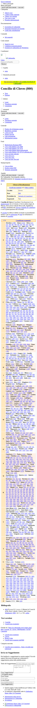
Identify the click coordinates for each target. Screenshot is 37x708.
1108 (21, 578)
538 (27, 312)
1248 (7, 566)
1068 (26, 250)
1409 (18, 241)
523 (19, 226)
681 (21, 544)
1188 (20, 415)
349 (7, 358)
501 (7, 492)
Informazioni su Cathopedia (13, 698)
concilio (4, 213)
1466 (25, 599)
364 (7, 389)
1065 (22, 252)
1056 (32, 401)
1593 (17, 319)
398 (13, 290)
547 (33, 312)
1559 (32, 334)
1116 (7, 393)
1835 (21, 344)
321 (13, 230)
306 (10, 230)
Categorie (4, 631)
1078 (22, 469)
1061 (7, 311)
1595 (16, 276)
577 (20, 457)
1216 (26, 278)
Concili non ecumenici (23, 220)
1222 (23, 450)
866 (25, 532)
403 (15, 224)
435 (23, 233)
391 (30, 238)
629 (24, 539)
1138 (7, 580)
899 (30, 309)
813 (18, 247)
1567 (26, 360)
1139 (30, 593)
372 (26, 285)
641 (17, 267)
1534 (16, 422)
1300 (7, 307)
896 (33, 496)
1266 (30, 305)
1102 (30, 403)
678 (10, 494)
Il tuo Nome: (5, 676)
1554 (13, 285)
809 (10, 243)
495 (27, 491)
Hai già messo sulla (19, 82)
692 (22, 262)
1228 (28, 566)
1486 (10, 585)
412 (7, 300)
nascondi (20, 7)
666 (21, 420)
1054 (10, 316)
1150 (24, 316)
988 (30, 401)
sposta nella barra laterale (9, 7)
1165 (24, 243)
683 (24, 544)
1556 (12, 406)
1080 (33, 253)
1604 (17, 588)
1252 (14, 599)
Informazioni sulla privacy (13, 696)
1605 (21, 588)
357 (19, 530)
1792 (7, 440)
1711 (10, 590)
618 (10, 532)
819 (29, 482)
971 (30, 576)
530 (27, 564)
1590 (17, 548)
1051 (32, 497)
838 (13, 384)
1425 (20, 321)
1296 (12, 362)
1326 (24, 228)
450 (10, 312)
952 (7, 252)
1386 (7, 515)
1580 (28, 586)
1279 (22, 235)
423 (16, 299)
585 (23, 253)
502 (10, 492)
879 (30, 496)
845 (33, 261)
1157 (26, 297)
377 (22, 373)
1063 (10, 380)
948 (16, 374)
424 (30, 224)
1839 (7, 471)
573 (17, 457)
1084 (13, 316)
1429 (17, 463)
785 (12, 297)
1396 (7, 553)
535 (7, 226)
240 (13, 386)
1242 (20, 537)
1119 (17, 484)
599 (25, 259)
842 (24, 314)
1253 (13, 518)
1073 (19, 469)
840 (14, 374)
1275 (28, 247)
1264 (30, 433)
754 (18, 314)
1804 (29, 456)
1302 (17, 461)
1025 (18, 236)
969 (33, 283)
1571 (17, 586)
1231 (31, 295)
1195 (25, 427)
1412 (14, 503)
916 (30, 367)
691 (13, 517)
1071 (13, 248)
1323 (25, 461)
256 (19, 373)
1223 (24, 504)
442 (34, 245)
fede (21, 214)
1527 (10, 401)
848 (27, 276)
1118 (17, 316)
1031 (7, 271)
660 (24, 433)
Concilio (7, 622)
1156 (27, 316)
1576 (21, 425)
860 (23, 549)
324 (16, 230)
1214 (7, 331)
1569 (14, 425)
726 (27, 358)
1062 (19, 235)
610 (33, 492)
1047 (21, 497)
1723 (7, 321)
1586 (7, 588)
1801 (24, 553)
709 (10, 231)
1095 (22, 466)
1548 (10, 252)
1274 (10, 357)
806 (19, 513)
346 (20, 305)
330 (7, 238)
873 (16, 523)
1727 (16, 339)
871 (11, 328)
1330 (30, 386)
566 (34, 549)
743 (7, 396)
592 (10, 517)
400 (12, 543)
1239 (26, 282)
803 (32, 302)
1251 (17, 378)
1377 (21, 388)
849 (7, 459)
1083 (17, 501)
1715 (17, 590)
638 (32, 543)
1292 (7, 299)
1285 (7, 487)
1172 (18, 257)
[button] (1, 3)
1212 (11, 466)
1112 (32, 391)
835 (33, 422)
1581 (14, 506)
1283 (24, 317)
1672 (7, 360)
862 (21, 496)
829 (29, 457)
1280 (18, 271)
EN (6, 609)
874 (14, 328)
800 (19, 193)
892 (12, 574)
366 (10, 389)
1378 (19, 360)
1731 (10, 335)
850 (33, 463)
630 (7, 394)
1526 (28, 369)
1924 (18, 527)
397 (10, 290)
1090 (19, 394)
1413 (17, 583)
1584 (32, 271)
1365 (26, 235)
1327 (27, 506)
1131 (21, 484)
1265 (23, 443)
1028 (10, 295)
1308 (24, 406)
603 (30, 283)
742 (23, 302)
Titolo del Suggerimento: (8, 663)
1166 (31, 316)
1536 (21, 307)
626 (12, 302)
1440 (27, 349)
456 (34, 376)
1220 (18, 331)
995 (23, 431)
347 (22, 424)
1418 (10, 515)
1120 (10, 262)
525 (33, 224)
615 (7, 337)
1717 (14, 357)
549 (7, 448)
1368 (17, 388)
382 (24, 489)
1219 (10, 548)
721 (18, 494)
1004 (15, 469)
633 (26, 543)
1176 (7, 330)
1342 (23, 248)
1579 (25, 425)
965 (32, 592)
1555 (28, 585)
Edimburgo (8, 613)
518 (18, 312)
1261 (25, 247)
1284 (28, 317)
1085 (15, 475)
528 (32, 534)
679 (23, 365)
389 (7, 287)
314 (32, 233)
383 (7, 529)
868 (27, 496)
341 (13, 238)
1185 (21, 580)
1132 (25, 466)
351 (16, 530)
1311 (27, 480)
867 (33, 314)
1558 (7, 586)
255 (27, 288)
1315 (28, 441)
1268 (24, 274)
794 (15, 349)
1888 (24, 590)
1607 (11, 415)
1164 (18, 300)
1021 (13, 593)
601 (27, 492)
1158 (14, 576)
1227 (29, 434)
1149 (29, 405)
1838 (24, 344)
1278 (20, 389)
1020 (15, 394)
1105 (29, 391)
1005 (31, 326)
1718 (32, 319)
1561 (29, 468)
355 (13, 414)
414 (14, 322)
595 (21, 492)
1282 (14, 255)
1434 (32, 583)
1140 (10, 525)
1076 (28, 499)
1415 (21, 583)
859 (30, 389)
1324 (10, 546)
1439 (10, 285)
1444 (21, 599)
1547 (14, 585)
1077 (26, 252)
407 (21, 224)
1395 (32, 461)
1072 (7, 504)
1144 (32, 501)
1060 (13, 551)
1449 (7, 401)
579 (21, 433)
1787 (18, 348)
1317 (30, 267)
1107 (10, 558)
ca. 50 (28, 357)
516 (28, 374)
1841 (14, 440)
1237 (31, 580)
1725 (7, 257)
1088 (17, 371)
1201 (20, 459)
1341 (32, 317)
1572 (14, 319)
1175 (14, 580)
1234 (21, 247)
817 (15, 243)
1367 (14, 388)
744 (24, 494)
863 (24, 496)
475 (10, 247)
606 (30, 492)
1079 (7, 501)
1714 (14, 590)
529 (15, 447)
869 (16, 569)
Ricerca (4, 64)
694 (7, 546)
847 (16, 410)
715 (13, 314)
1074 (25, 499)
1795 (17, 344)
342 (10, 489)
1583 (7, 236)
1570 (7, 415)
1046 (11, 535)
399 (27, 230)
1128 (16, 480)
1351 (7, 267)
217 (32, 223)
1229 (14, 548)
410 (23, 522)
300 (24, 337)
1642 (28, 319)
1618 (19, 326)
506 (27, 226)
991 (7, 285)
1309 (31, 273)
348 (10, 224)
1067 (33, 415)
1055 (7, 348)
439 (32, 485)
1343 (7, 583)
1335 (7, 506)
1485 (24, 525)
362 (22, 230)
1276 (14, 271)
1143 (20, 316)
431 (17, 245)
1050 (17, 278)
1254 (15, 228)
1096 (14, 441)
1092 (27, 340)
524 (13, 247)
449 (28, 335)
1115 (14, 484)
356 (16, 266)
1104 (19, 261)
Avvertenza (8, 700)
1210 (24, 459)
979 (7, 283)
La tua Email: (5, 680)
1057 (7, 499)
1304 (17, 309)
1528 (29, 271)
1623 (25, 588)
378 (24, 238)
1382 (31, 450)
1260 (7, 305)
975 (10, 593)
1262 (10, 305)
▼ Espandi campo (7, 674)
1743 (14, 335)
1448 (29, 235)
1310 (30, 266)
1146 (21, 295)
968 (7, 593)
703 (14, 438)
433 (7, 240)
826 (30, 415)
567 (25, 399)
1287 (19, 342)
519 (7, 278)
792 (14, 479)
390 (7, 290)
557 (14, 457)
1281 (26, 386)
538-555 (8, 241)
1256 (17, 525)
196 (23, 335)
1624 (27, 269)
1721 (26, 515)
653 (10, 544)
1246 (23, 266)
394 (27, 311)
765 (12, 250)
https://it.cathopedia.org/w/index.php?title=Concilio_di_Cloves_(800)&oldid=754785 (16, 628)
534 (15, 492)
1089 (31, 419)
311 (30, 288)
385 (13, 269)
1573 (14, 348)
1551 (27, 396)
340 (10, 238)
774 (33, 494)
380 (7, 517)
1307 (25, 530)
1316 (23, 223)
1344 (7, 445)
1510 (10, 553)
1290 (31, 337)
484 (27, 290)
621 (10, 448)
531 (13, 492)
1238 (29, 304)
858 (27, 314)
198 (26, 448)
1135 (33, 466)
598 (7, 371)
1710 (7, 590)
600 (24, 492)
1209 (7, 255)
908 (7, 376)
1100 (22, 236)
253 (21, 288)
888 (22, 410)
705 (31, 440)
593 (12, 469)
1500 (27, 429)
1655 (7, 431)
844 (19, 405)
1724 (7, 335)
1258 (7, 429)
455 (7, 247)
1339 (13, 546)
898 (32, 479)
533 (13, 253)
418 (24, 224)
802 (19, 231)
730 (15, 314)
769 (30, 494)
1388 (7, 456)
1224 (32, 427)
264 (33, 236)
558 (12, 241)
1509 (28, 255)
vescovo (18, 207)
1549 (25, 307)
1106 (11, 348)
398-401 (28, 548)
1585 (7, 228)
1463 (7, 585)
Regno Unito (9, 638)
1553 (7, 399)
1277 (14, 309)
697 (7, 266)
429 (15, 508)
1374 (7, 436)
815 (21, 314)
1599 (7, 326)
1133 (28, 501)
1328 (28, 581)
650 (27, 503)
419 (27, 224)
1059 (10, 499)
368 (15, 287)
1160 (12, 233)
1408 (7, 452)
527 (27, 287)
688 (30, 544)
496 (30, 491)
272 (30, 373)
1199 (13, 325)
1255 (20, 269)
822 (15, 250)
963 (14, 274)
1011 (14, 259)
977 (25, 384)
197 (33, 292)
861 (30, 314)
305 (32, 299)
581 (12, 408)
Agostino (10, 216)
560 (11, 273)
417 (24, 290)
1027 (15, 337)
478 (15, 312)
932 (7, 340)
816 (13, 243)
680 (31, 364)
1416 (25, 583)
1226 (31, 459)
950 (27, 401)
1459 (7, 417)
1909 (14, 613)
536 (24, 312)
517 (26, 339)
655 (13, 544)
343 (22, 517)
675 (17, 273)
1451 (25, 412)
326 (19, 230)
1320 (21, 525)
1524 (12, 422)
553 (21, 358)
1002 (28, 348)
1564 (10, 485)
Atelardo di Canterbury (25, 196)
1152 (23, 261)
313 (7, 489)
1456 (10, 534)
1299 (26, 266)
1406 (29, 231)
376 (29, 285)
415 (23, 325)
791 (15, 241)
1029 (17, 398)
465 (18, 491)
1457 (25, 255)
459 (13, 312)
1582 (28, 425)
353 (28, 245)
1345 (7, 319)
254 (7, 224)
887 (23, 305)
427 (32, 311)
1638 (21, 319)
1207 (20, 450)
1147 (7, 342)
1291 (7, 425)
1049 (28, 410)
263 (33, 487)
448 (7, 312)
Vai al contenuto (6, 2)
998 (18, 497)
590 (31, 422)
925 (22, 362)
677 (19, 252)
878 (31, 556)
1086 (22, 282)
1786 (20, 468)
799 (34, 241)
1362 (10, 388)
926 (16, 342)
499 (33, 491)
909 (20, 556)
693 (33, 374)
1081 (14, 501)
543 (30, 312)
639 (13, 448)
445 (13, 240)
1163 (20, 551)
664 (17, 592)
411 (18, 290)
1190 (21, 504)
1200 (24, 580)
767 (7, 355)
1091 (11, 264)
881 (7, 346)
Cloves (7, 636)
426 (22, 376)
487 (24, 491)
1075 (7, 412)
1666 (10, 431)
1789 (13, 344)
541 (33, 447)
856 (29, 592)
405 (18, 224)
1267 (7, 522)
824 (10, 304)
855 (30, 564)
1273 (24, 485)
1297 (25, 581)
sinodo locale (5, 204)
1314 (30, 480)
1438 (25, 271)
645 (10, 226)
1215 (29, 427)
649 (15, 293)
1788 (13, 223)
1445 (10, 506)
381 (30, 240)
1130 (7, 288)
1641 (25, 319)
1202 (7, 466)
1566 (20, 273)
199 (19, 399)
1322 (27, 450)
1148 (15, 369)
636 (14, 302)
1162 (22, 427)
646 (20, 267)
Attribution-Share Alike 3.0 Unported (19, 692)
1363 (18, 599)
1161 (26, 438)
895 (24, 401)
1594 (22, 241)
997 (10, 480)
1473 (17, 546)
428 (31, 245)
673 (13, 365)
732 (21, 494)
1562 (10, 405)
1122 (17, 597)
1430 (10, 436)
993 (15, 497)
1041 (14, 353)
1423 (14, 307)
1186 (11, 330)
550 (28, 422)
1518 (14, 330)
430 (30, 230)
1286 (22, 271)
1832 (11, 440)
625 (26, 482)
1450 (10, 319)
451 (11, 353)
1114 (7, 262)
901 (7, 316)
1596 (7, 513)
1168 (10, 393)
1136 (31, 578)
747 (26, 302)
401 (13, 224)
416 (21, 290)
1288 (21, 378)
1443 (30, 358)
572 (14, 273)
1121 (7, 534)
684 (7, 378)
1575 (25, 586)
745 (27, 494)
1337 (21, 255)
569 (33, 406)
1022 (15, 448)
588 (7, 314)
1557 (18, 574)
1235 (10, 309)
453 (16, 235)
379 (27, 238)
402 (7, 427)
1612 (25, 463)
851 (22, 264)
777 (14, 454)
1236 (24, 551)
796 (25, 262)
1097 (7, 261)
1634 (21, 330)
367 (25, 529)
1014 (12, 364)
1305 (31, 420)
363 (24, 230)
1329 (31, 537)
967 (7, 480)
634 (24, 358)
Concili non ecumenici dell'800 (14, 640)
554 (15, 247)
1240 (7, 592)
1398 (7, 463)
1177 (25, 334)
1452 (17, 307)
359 (21, 311)
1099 (25, 501)
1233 (14, 412)
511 (24, 447)
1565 (17, 283)
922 (20, 304)
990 (15, 236)
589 (13, 434)
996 (27, 508)
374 (18, 489)
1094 (29, 252)
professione (14, 214)
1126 (24, 578)
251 (19, 288)
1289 (30, 297)
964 (13, 497)
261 (30, 487)
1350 (23, 454)
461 (31, 549)
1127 (27, 433)
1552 (28, 334)
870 (18, 250)
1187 (28, 520)
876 (7, 464)
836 (21, 243)
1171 (12, 292)
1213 (20, 393)
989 (7, 295)
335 (31, 541)
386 (27, 489)
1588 (10, 588)
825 (18, 243)
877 (7, 450)
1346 (28, 461)
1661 (32, 588)
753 (13, 569)
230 (7, 230)
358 (7, 235)
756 (7, 309)
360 (18, 238)
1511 (10, 468)
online (27, 613)
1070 (7, 578)
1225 (11, 271)
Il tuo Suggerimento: (7, 672)
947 (7, 571)
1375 (22, 562)
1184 (7, 572)
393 (14, 282)
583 (28, 399)
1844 (28, 344)
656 (15, 544)
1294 (20, 518)
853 (13, 477)
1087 (7, 264)
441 (12, 447)
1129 (24, 293)
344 (15, 238)
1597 (14, 588)
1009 (13, 334)
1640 (28, 588)
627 (17, 408)
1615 (18, 330)
